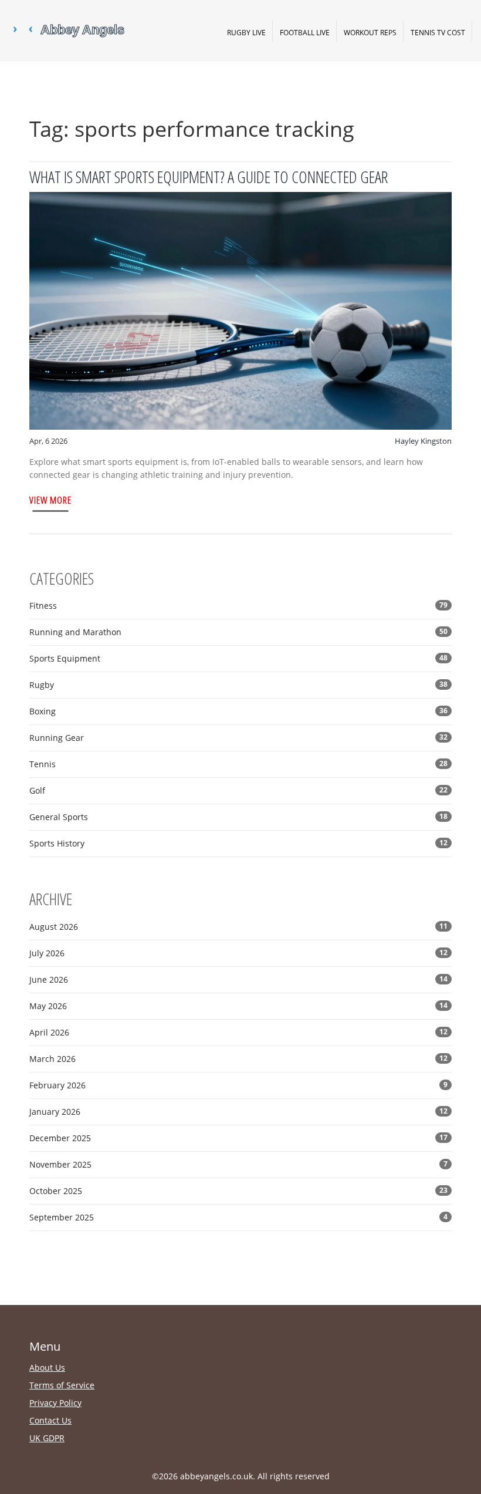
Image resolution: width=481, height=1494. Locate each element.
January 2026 (238, 1111)
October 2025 (238, 1190)
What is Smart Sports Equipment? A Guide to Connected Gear (208, 177)
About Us (47, 1367)
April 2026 (238, 1032)
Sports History (238, 843)
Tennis (238, 764)
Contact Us (50, 1420)
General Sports (238, 816)
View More (50, 500)
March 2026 (238, 1058)
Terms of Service (61, 1385)
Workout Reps (370, 32)
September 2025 (238, 1217)
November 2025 (238, 1164)
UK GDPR (47, 1438)
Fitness (238, 605)
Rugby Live (246, 32)
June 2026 (238, 979)
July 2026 (238, 953)
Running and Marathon (238, 632)
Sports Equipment (238, 658)
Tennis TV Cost (438, 32)
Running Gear (238, 737)
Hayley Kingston (423, 441)
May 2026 (238, 1005)
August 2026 (238, 926)
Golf (238, 790)
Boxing (238, 711)
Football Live (305, 32)
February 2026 (238, 1085)
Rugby (238, 684)
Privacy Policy (55, 1402)
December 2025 (238, 1138)
